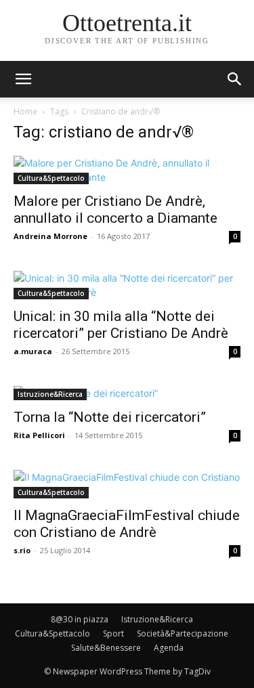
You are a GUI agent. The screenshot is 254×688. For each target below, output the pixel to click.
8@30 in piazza (79, 619)
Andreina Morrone (50, 236)
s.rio (22, 550)
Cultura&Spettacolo (51, 178)
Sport (113, 633)
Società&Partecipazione (182, 633)
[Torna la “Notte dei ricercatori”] (127, 393)
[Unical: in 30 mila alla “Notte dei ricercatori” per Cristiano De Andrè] (127, 285)
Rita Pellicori (39, 435)
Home (25, 111)
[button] (235, 79)
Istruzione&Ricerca (50, 394)
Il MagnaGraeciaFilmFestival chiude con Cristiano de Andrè (127, 523)
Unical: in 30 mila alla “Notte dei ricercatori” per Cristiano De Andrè (121, 324)
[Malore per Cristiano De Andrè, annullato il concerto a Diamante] (127, 170)
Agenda (169, 647)
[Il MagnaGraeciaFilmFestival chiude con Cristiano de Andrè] (127, 484)
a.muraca (33, 351)
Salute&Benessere (106, 647)
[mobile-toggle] (23, 79)
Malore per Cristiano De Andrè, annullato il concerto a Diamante (115, 209)
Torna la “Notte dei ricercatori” (110, 417)
